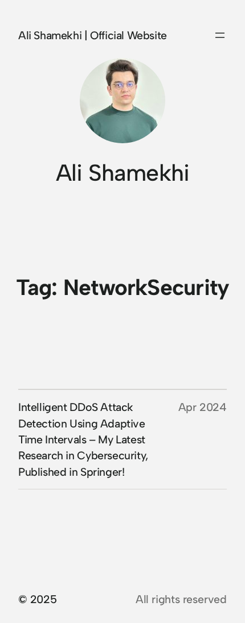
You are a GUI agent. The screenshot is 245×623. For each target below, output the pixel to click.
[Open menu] (220, 35)
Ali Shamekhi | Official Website (92, 35)
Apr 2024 (202, 407)
